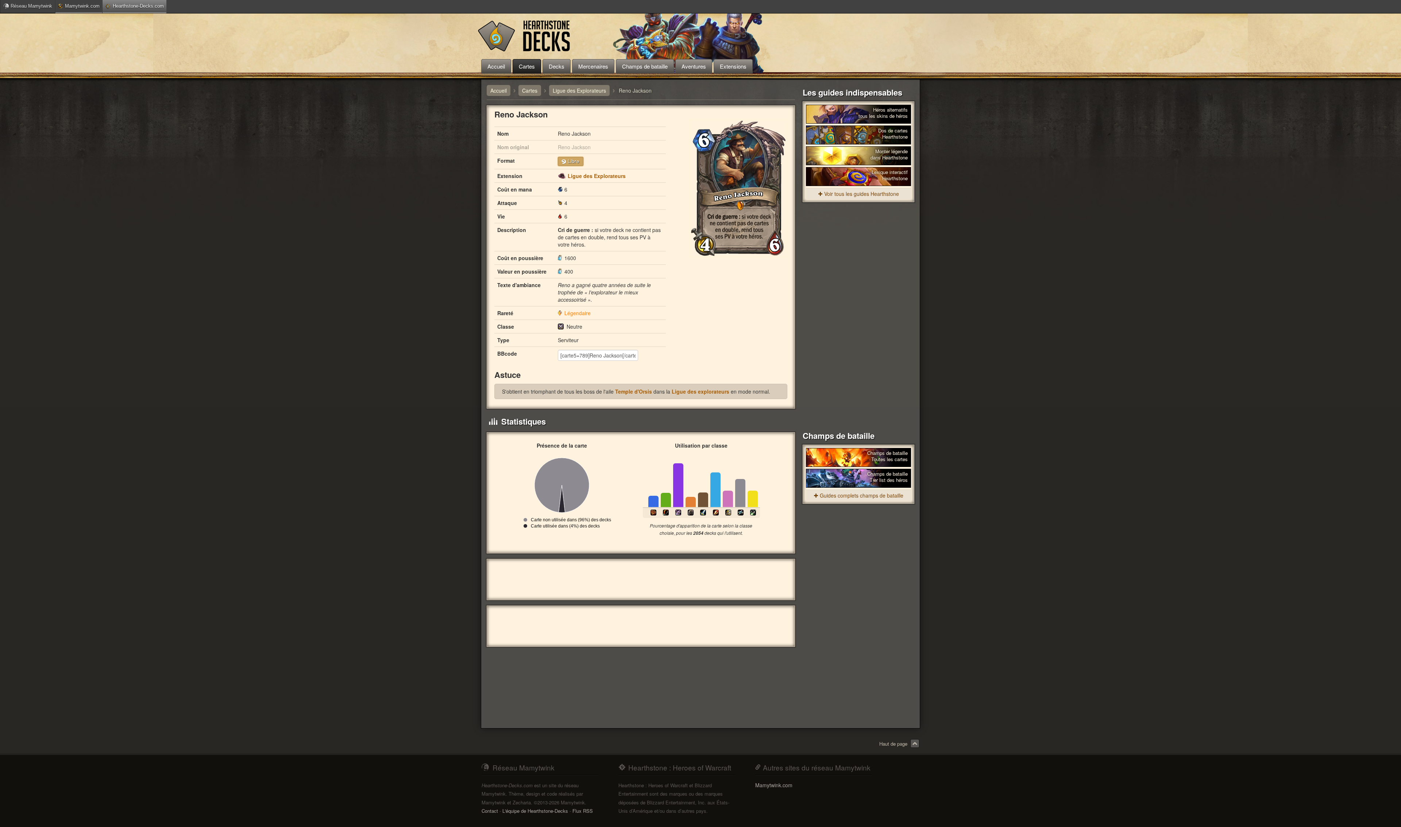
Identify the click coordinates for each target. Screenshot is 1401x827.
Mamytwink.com (82, 6)
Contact (490, 810)
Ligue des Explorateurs (597, 175)
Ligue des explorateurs (700, 391)
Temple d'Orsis (633, 391)
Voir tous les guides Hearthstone (861, 193)
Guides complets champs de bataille (861, 495)
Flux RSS (582, 810)
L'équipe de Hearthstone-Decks (535, 810)
